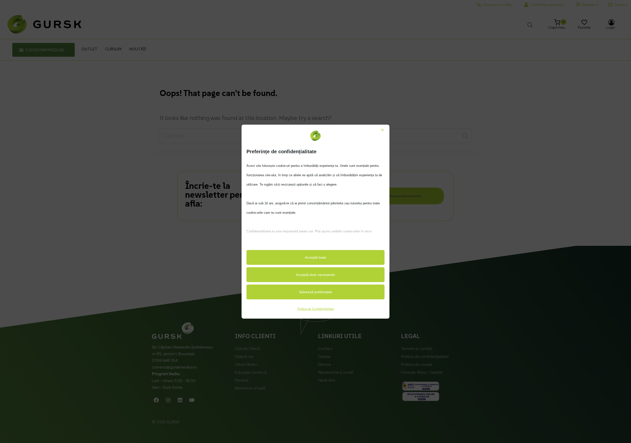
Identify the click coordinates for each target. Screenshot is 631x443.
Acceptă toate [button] (315, 257)
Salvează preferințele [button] (315, 292)
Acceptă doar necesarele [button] (315, 275)
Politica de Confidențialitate (315, 309)
